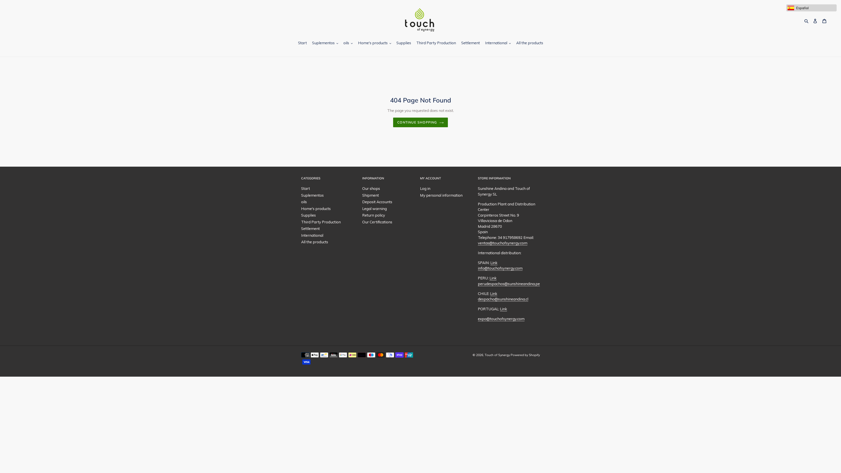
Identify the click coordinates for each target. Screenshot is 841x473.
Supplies (308, 215)
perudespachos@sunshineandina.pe (509, 283)
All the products (314, 242)
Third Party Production (321, 222)
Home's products (316, 208)
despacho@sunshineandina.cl (503, 299)
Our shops (371, 188)
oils (304, 201)
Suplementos (312, 195)
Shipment (370, 195)
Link (493, 262)
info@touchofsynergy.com (500, 268)
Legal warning (374, 208)
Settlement (310, 228)
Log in (425, 188)
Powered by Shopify (525, 355)
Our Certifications (377, 222)
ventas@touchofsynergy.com (502, 243)
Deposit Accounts (377, 201)
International (312, 235)
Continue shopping (417, 122)
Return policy (373, 215)
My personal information (441, 195)
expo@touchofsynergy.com (501, 318)
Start (305, 188)
